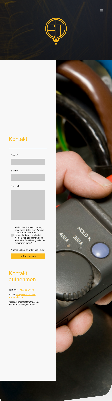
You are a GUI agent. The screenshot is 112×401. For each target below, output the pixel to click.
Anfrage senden (28, 256)
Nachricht (15, 186)
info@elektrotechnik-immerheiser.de (22, 295)
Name (14, 155)
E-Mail (14, 170)
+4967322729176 (25, 289)
